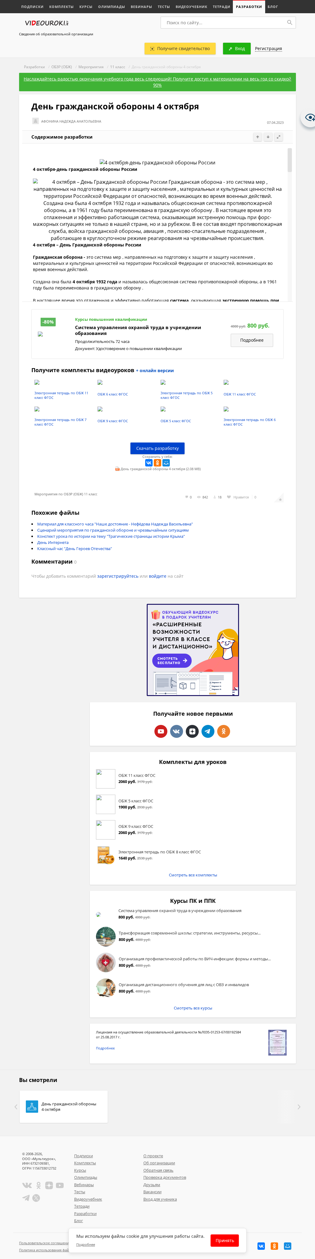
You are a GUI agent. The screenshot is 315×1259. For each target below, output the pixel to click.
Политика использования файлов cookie (52, 1250)
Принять (225, 1240)
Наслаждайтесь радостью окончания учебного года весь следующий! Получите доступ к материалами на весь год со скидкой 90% (157, 82)
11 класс (117, 66)
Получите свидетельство (183, 48)
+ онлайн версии (155, 370)
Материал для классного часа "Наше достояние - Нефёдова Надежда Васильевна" (115, 524)
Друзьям (151, 1184)
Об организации (159, 1163)
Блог (273, 6)
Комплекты (61, 6)
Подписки (32, 6)
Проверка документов (164, 1177)
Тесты (164, 6)
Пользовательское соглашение (45, 1243)
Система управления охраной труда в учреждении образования (138, 330)
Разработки (249, 6)
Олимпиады (111, 6)
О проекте (153, 1156)
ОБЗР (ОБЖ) (61, 66)
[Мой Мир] (166, 462)
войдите (157, 576)
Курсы (86, 6)
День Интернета (53, 542)
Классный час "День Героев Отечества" (74, 548)
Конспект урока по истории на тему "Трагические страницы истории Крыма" (111, 536)
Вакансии (152, 1191)
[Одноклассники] (157, 462)
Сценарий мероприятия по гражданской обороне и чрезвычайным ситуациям (113, 530)
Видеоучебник (191, 6)
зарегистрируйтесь (117, 576)
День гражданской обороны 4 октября (69, 1106)
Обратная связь (158, 1170)
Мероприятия (91, 66)
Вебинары (141, 6)
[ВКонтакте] (149, 462)
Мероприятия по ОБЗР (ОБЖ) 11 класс (65, 494)
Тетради (221, 6)
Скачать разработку (157, 448)
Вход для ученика (160, 1199)
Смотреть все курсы (193, 1008)
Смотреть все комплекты (193, 875)
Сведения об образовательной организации (56, 34)
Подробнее (252, 340)
